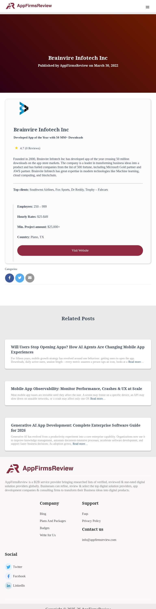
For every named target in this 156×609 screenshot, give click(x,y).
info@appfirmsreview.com (99, 539)
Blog (43, 513)
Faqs (85, 513)
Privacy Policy (91, 521)
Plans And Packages (53, 521)
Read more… (136, 361)
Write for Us (48, 535)
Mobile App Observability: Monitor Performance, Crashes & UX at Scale (76, 388)
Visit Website (80, 250)
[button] (142, 7)
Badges (44, 528)
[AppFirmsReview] (30, 5)
